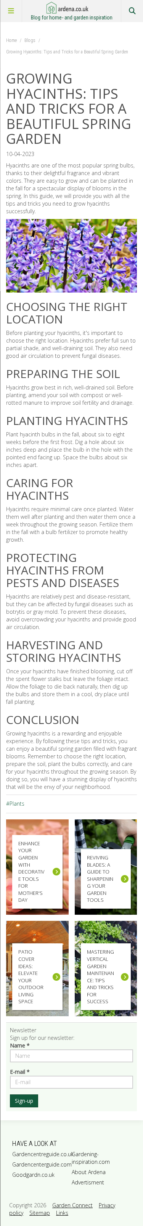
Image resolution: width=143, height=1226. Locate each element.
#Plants (15, 803)
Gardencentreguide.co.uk (40, 1154)
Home (11, 40)
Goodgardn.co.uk (33, 1174)
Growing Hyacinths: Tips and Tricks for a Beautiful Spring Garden (67, 52)
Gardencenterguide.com (40, 1164)
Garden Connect (72, 1205)
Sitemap (39, 1212)
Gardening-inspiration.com (91, 1157)
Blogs (29, 40)
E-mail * (20, 1071)
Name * (20, 1045)
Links (62, 1212)
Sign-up (24, 1100)
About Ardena (89, 1172)
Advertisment (88, 1182)
